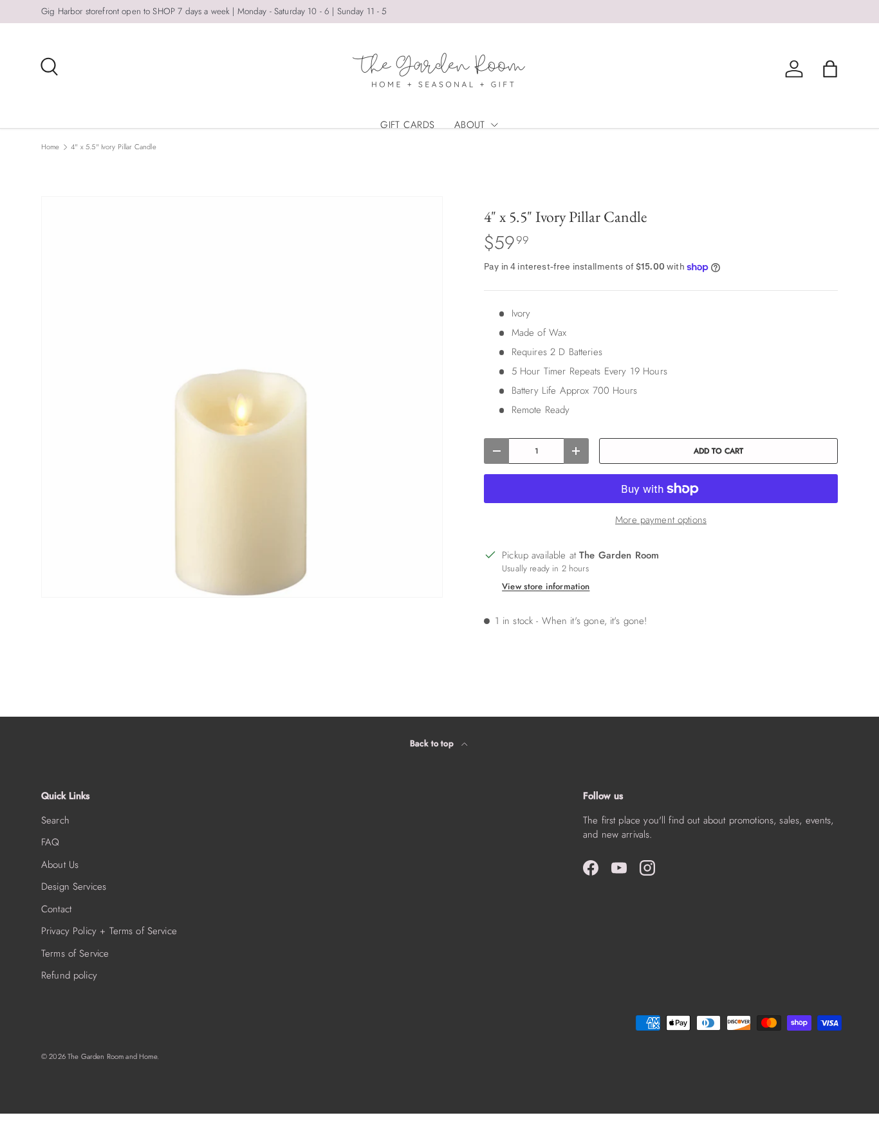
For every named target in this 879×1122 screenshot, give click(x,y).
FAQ (50, 842)
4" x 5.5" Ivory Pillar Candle (113, 147)
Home (50, 147)
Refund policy (69, 975)
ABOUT (469, 125)
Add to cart (719, 451)
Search (55, 820)
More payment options (661, 520)
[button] (830, 69)
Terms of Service (75, 953)
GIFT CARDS (407, 125)
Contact (56, 909)
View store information (545, 586)
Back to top (433, 743)
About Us (60, 865)
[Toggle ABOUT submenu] (494, 125)
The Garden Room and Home (112, 1056)
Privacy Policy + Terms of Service (109, 931)
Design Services (73, 886)
